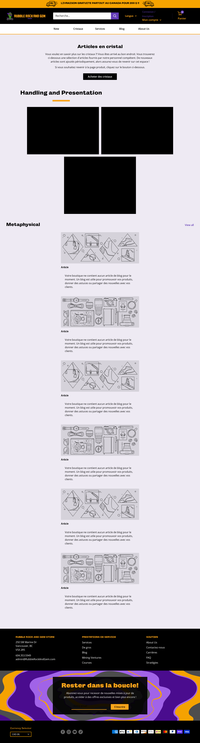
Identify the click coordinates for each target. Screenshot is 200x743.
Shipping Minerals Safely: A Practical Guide (136, 115)
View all (189, 225)
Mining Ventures (91, 657)
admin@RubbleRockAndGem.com (35, 659)
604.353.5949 (23, 655)
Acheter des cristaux (100, 76)
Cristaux (78, 28)
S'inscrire (119, 707)
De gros (86, 647)
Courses (87, 662)
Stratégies (152, 662)
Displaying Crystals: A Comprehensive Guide (57, 115)
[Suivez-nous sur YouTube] (74, 732)
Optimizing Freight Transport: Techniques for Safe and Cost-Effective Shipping (99, 169)
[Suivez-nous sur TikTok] (80, 732)
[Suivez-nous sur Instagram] (69, 732)
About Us (143, 28)
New (56, 28)
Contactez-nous (155, 647)
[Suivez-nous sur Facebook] (63, 732)
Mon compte (150, 20)
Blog (122, 28)
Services (100, 28)
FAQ (148, 657)
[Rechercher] (115, 16)
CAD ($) (16, 734)
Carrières (151, 652)
